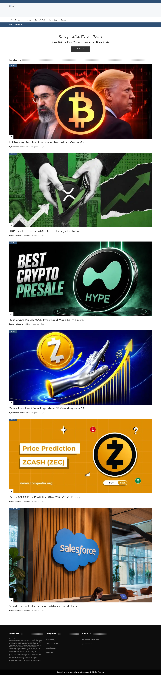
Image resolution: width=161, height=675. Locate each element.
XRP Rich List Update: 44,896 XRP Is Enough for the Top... (45, 231)
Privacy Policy (87, 644)
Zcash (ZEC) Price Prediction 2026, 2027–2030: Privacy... (45, 497)
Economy (49, 640)
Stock (13, 65)
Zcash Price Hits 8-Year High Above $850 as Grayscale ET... (47, 408)
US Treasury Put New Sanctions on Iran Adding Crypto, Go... (47, 142)
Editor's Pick (50, 644)
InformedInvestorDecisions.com (18, 639)
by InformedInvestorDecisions (19, 147)
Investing (14, 508)
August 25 (35, 147)
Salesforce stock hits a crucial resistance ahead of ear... (44, 606)
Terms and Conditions (90, 640)
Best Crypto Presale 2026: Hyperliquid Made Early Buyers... (46, 320)
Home (11, 24)
